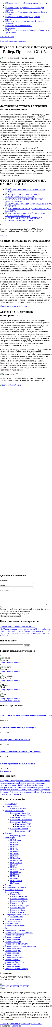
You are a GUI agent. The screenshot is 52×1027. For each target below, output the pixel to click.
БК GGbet (14, 849)
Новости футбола (17, 910)
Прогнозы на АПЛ (23, 824)
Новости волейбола (18, 901)
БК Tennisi (14, 853)
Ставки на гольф (12, 953)
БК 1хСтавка (15, 840)
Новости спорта (12, 892)
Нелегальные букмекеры (15, 887)
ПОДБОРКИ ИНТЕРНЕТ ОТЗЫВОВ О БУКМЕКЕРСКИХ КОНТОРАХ (23, 219)
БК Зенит (14, 865)
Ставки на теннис (12, 960)
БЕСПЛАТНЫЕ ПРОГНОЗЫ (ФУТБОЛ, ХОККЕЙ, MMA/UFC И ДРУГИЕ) (24, 195)
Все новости (5, 771)
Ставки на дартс (12, 955)
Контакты (25, 1023)
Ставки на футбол (13, 964)
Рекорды (8, 928)
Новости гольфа (17, 903)
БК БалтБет (15, 858)
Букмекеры (10, 838)
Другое (8, 885)
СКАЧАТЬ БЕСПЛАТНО (14, 986)
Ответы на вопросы (13, 919)
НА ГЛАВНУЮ (7, 37)
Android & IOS (11, 804)
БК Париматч (16, 881)
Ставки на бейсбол (13, 939)
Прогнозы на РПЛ (23, 826)
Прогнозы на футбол (19, 822)
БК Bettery (14, 844)
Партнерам (15, 1023)
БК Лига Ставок (17, 869)
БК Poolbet (14, 851)
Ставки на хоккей (12, 966)
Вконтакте (16, 1026)
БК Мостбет (15, 876)
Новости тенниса (17, 908)
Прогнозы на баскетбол (20, 813)
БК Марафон (15, 872)
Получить (4, 235)
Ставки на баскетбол (14, 937)
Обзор (2, 662)
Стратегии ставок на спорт (16, 969)
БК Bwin (14, 847)
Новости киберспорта (19, 905)
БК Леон (14, 867)
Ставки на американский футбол (19, 932)
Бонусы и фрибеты (18, 835)
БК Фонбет (15, 883)
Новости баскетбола (19, 899)
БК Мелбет (15, 874)
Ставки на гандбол (13, 951)
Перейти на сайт (13, 662)
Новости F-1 (15, 894)
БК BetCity (14, 842)
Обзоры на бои (16, 917)
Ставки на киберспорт (14, 957)
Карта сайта (36, 1023)
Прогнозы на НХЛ (23, 831)
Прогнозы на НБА (23, 815)
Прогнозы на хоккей (19, 829)
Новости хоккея (17, 912)
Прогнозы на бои (17, 817)
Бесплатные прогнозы (14, 811)
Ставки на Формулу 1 (14, 962)
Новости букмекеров (14, 890)
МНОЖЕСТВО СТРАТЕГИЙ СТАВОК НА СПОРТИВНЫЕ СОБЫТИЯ (25, 214)
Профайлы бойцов (13, 923)
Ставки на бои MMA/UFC (16, 944)
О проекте (4, 1023)
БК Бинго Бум (16, 860)
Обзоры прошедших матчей (17, 914)
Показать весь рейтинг (10, 701)
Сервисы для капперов (15, 930)
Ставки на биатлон (13, 941)
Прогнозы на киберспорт (21, 820)
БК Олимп (14, 878)
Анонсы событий (12, 806)
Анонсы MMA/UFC (18, 808)
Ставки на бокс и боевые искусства (20, 946)
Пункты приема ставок (15, 926)
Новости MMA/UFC (19, 896)
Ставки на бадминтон (14, 935)
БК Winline (14, 856)
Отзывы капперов (13, 921)
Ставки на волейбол (13, 948)
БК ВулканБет (16, 862)
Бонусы (8, 833)
